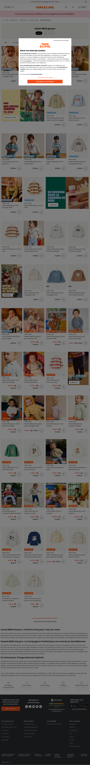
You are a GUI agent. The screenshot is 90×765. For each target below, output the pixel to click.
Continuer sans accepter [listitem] (61, 40)
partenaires (28, 61)
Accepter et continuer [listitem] (45, 81)
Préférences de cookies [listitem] (45, 77)
